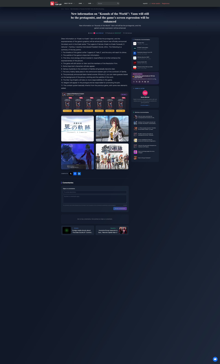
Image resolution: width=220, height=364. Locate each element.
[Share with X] (70, 173)
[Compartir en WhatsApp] (139, 81)
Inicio (62, 9)
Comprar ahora (67, 110)
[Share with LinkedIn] (79, 173)
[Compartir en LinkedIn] (145, 81)
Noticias (67, 9)
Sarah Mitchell (145, 97)
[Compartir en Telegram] (142, 81)
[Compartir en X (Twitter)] (136, 81)
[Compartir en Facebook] (134, 81)
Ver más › (124, 94)
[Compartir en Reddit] (148, 81)
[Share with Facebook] (75, 173)
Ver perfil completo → (145, 105)
